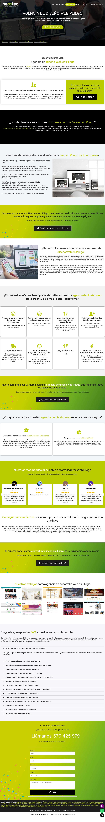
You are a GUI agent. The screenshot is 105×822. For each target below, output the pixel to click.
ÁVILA (69, 802)
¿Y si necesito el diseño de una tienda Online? (21, 685)
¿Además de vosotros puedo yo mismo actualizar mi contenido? (28, 665)
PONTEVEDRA (57, 802)
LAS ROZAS (19, 806)
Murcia (28, 66)
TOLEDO (11, 805)
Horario (32, 772)
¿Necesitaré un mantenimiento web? (18, 714)
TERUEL (82, 805)
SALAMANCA (4, 803)
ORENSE (74, 802)
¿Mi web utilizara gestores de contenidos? (20, 709)
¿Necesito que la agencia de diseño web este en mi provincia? (27, 689)
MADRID (18, 802)
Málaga (18, 128)
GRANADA (57, 805)
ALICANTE (88, 805)
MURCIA (50, 802)
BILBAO (70, 805)
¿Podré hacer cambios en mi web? (17, 705)
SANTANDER (31, 803)
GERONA (62, 803)
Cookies (56, 810)
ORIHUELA (44, 806)
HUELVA (19, 803)
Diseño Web (14, 42)
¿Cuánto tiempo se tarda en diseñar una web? (21, 693)
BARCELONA (25, 802)
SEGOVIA (80, 802)
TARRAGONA (95, 802)
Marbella (25, 128)
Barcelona (11, 128)
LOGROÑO (76, 803)
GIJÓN (44, 803)
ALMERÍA (22, 805)
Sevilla (31, 128)
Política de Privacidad (46, 810)
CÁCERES (12, 806)
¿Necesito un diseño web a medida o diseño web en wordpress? (28, 701)
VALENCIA (38, 802)
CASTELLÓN (12, 803)
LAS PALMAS (89, 803)
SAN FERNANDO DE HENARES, (32, 806)
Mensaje (33, 779)
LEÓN (88, 802)
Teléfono (33, 765)
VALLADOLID (49, 805)
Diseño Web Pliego (40, 42)
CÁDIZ (17, 805)
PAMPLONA (69, 803)
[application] (59, 4)
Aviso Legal (62, 810)
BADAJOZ (56, 803)
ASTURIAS (38, 803)
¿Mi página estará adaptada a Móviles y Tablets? (23, 661)
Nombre (32, 750)
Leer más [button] (14, 502)
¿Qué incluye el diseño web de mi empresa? (21, 681)
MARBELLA (97, 803)
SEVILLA (32, 802)
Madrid (5, 128)
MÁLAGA (44, 802)
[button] (103, 494)
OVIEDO (82, 803)
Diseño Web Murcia (26, 42)
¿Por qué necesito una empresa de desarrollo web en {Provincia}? (29, 677)
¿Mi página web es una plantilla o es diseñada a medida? (25, 648)
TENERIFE (42, 805)
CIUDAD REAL (5, 805)
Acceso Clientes (34, 810)
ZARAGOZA (76, 805)
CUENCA (64, 802)
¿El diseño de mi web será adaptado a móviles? (22, 697)
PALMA (37, 805)
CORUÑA (31, 805)
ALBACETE (49, 803)
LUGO (101, 802)
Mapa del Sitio (71, 810)
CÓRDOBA (64, 805)
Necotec (5, 42)
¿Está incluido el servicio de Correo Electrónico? (22, 669)
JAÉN (84, 802)
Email (31, 757)
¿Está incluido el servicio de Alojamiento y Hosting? (24, 673)
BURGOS (24, 803)
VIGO (26, 805)
